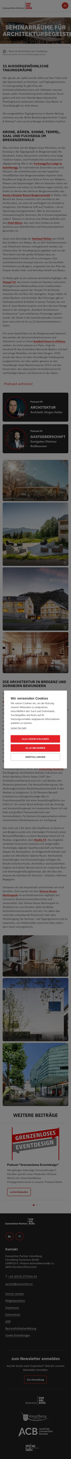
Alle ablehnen (35, 748)
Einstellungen (35, 757)
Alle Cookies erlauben (35, 739)
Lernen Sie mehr (18, 728)
